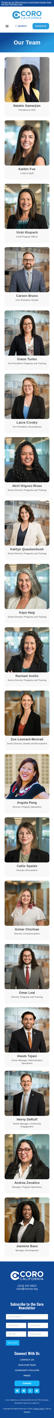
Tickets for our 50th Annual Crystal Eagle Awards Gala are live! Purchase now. (26, 3)
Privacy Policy (39, 1409)
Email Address (13, 1312)
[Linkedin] (17, 1390)
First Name (11, 1321)
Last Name (33, 1321)
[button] (7, 26)
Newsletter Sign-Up (22, 1403)
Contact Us (35, 1403)
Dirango (27, 1412)
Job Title (10, 1330)
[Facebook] (37, 1390)
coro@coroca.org (27, 1288)
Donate (45, 1400)
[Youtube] (24, 1390)
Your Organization (36, 1330)
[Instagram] (30, 1390)
